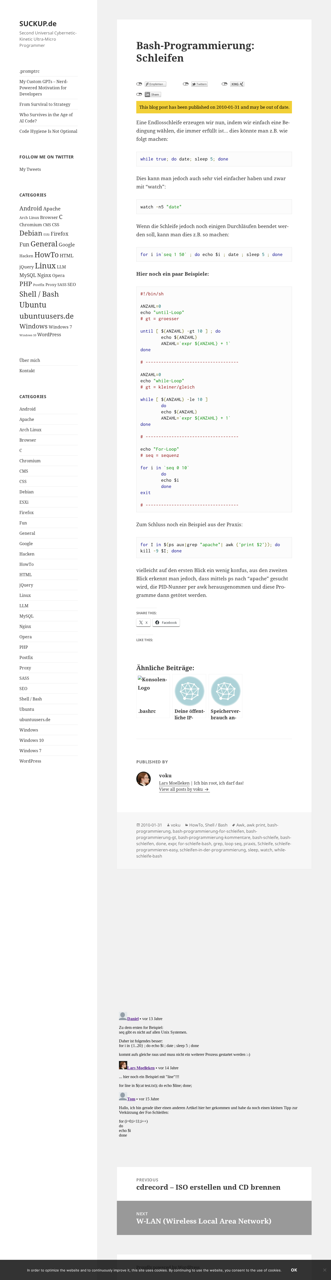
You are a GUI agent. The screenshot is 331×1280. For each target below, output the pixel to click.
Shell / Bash (39, 294)
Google (67, 244)
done (161, 843)
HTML (66, 255)
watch (266, 850)
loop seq (233, 843)
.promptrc (29, 71)
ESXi (46, 234)
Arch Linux (29, 217)
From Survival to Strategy (44, 104)
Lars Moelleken (174, 783)
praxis (249, 843)
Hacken (26, 255)
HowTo (46, 254)
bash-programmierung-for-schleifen (208, 831)
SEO (71, 284)
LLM (61, 267)
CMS (47, 224)
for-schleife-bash (194, 843)
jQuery (26, 267)
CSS (55, 225)
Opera (58, 275)
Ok (294, 1270)
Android (30, 208)
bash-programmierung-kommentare (214, 837)
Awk (240, 825)
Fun (24, 244)
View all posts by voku (181, 789)
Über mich (29, 360)
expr (172, 843)
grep (218, 843)
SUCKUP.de (38, 23)
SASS (61, 284)
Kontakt (27, 371)
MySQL (27, 275)
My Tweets (30, 169)
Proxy (51, 284)
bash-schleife (265, 837)
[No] (324, 1269)
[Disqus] (214, 933)
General (44, 243)
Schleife (265, 843)
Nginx (44, 275)
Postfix (38, 285)
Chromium (30, 225)
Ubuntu (32, 304)
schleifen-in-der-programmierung (213, 850)
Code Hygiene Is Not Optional (48, 131)
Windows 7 (60, 327)
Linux (45, 265)
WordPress (49, 334)
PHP (25, 283)
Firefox (60, 233)
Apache (52, 208)
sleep (253, 850)
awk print (256, 825)
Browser (49, 217)
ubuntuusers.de (46, 316)
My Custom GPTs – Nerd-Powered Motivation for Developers (43, 88)
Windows (33, 326)
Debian (30, 233)
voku (175, 825)
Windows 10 (27, 335)
